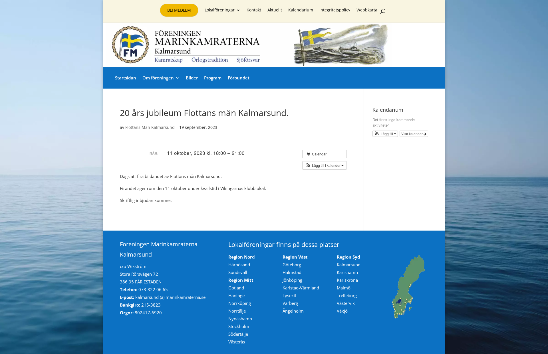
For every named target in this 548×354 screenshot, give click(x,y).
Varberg (290, 303)
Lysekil (289, 295)
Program (212, 78)
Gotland (236, 288)
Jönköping (292, 280)
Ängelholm (293, 311)
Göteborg (292, 264)
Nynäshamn (240, 318)
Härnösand (239, 264)
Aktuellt (274, 10)
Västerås (236, 342)
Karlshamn (347, 272)
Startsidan (125, 78)
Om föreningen (158, 78)
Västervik (346, 303)
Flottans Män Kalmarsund (150, 127)
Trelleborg (347, 295)
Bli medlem (179, 10)
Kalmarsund (348, 264)
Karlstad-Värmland (301, 288)
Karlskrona (347, 280)
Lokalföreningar (220, 10)
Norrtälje (237, 311)
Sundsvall (237, 272)
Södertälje (238, 334)
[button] (324, 165)
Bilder (192, 78)
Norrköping (239, 303)
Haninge (236, 295)
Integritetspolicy (334, 10)
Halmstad (292, 272)
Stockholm (238, 326)
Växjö (342, 311)
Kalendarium (300, 10)
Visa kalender (412, 133)
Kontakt (254, 10)
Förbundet (238, 78)
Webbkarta (366, 10)
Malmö (343, 288)
